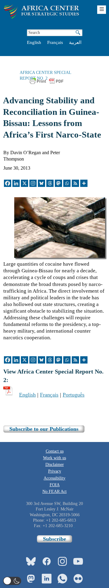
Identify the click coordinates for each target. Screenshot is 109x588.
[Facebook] (7, 183)
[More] (84, 183)
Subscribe (54, 539)
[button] (12, 581)
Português (73, 395)
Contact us (55, 451)
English (34, 42)
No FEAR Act (54, 491)
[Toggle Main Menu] (101, 9)
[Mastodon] (58, 183)
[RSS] (75, 183)
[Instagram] (33, 183)
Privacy (54, 471)
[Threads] (50, 183)
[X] (24, 183)
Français (55, 42)
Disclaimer (54, 464)
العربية (75, 42)
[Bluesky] (41, 183)
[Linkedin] (16, 183)
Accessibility (54, 478)
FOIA (55, 485)
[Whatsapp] (67, 183)
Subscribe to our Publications (43, 429)
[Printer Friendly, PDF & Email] (46, 83)
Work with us (54, 458)
